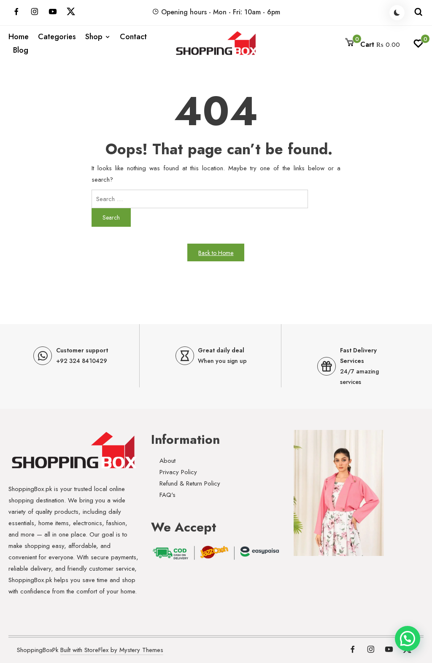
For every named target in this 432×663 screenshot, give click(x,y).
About (167, 460)
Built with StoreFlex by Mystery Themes (111, 650)
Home (18, 36)
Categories (57, 36)
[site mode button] (397, 12)
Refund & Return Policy (189, 483)
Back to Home (215, 253)
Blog (20, 50)
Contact (133, 36)
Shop (94, 36)
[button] (407, 638)
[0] (418, 46)
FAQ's (167, 494)
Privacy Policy (178, 472)
